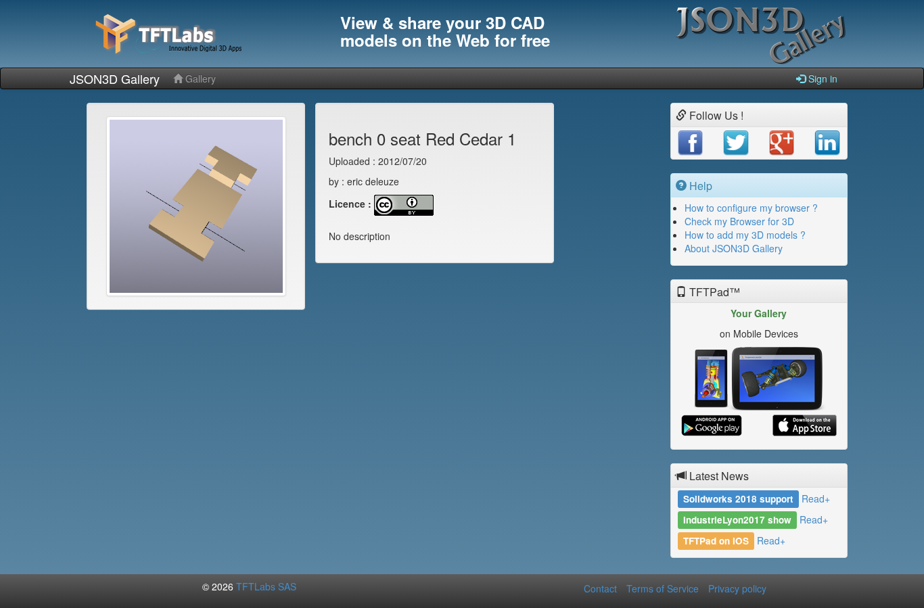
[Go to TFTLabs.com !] (198, 34)
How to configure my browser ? (751, 207)
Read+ (816, 498)
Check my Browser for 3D (739, 221)
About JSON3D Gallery (734, 248)
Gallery (199, 78)
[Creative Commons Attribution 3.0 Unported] (404, 204)
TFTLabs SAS (266, 586)
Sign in (821, 78)
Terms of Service (662, 588)
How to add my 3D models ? (745, 234)
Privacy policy (737, 588)
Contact (600, 588)
